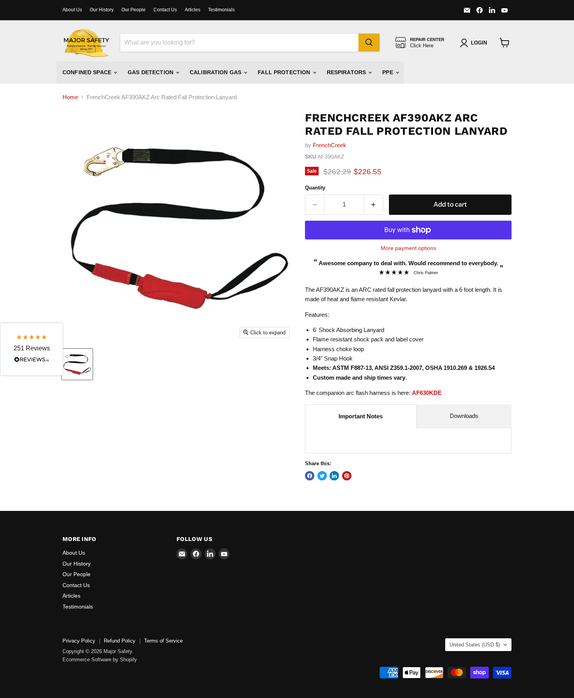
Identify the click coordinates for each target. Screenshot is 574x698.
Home (70, 97)
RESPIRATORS (347, 72)
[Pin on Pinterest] (346, 475)
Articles (192, 9)
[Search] (369, 43)
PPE (388, 72)
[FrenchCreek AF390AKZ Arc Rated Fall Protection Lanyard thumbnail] (77, 364)
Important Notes (361, 416)
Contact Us (165, 9)
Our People (133, 9)
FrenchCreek (329, 145)
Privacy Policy (78, 641)
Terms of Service (163, 641)
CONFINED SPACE (87, 72)
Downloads (464, 415)
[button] (31, 349)
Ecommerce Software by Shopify (99, 659)
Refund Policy (119, 641)
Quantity (315, 188)
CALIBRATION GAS (216, 72)
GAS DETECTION (151, 72)
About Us (72, 9)
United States (474, 645)
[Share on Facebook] (309, 475)
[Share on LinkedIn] (334, 475)
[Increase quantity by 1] (373, 204)
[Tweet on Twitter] (322, 475)
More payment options (408, 248)
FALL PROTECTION (285, 72)
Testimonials (221, 9)
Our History (102, 9)
